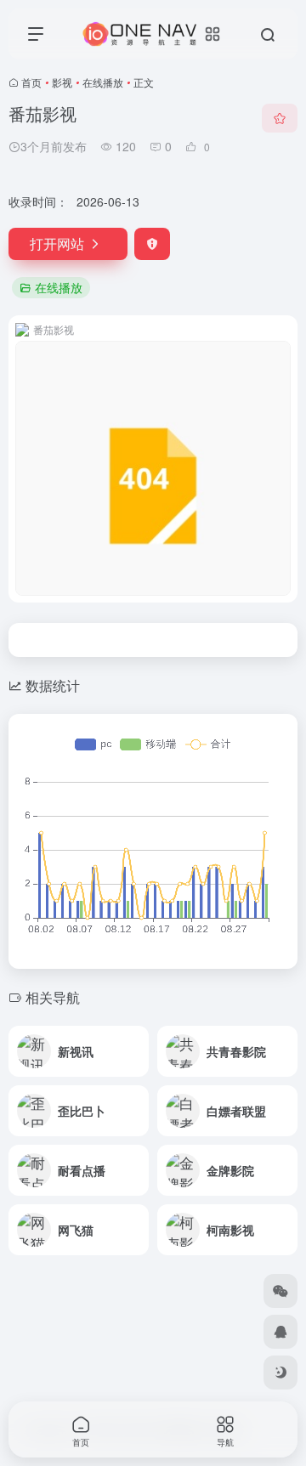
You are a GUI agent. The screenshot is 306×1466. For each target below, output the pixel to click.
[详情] (134, 1040)
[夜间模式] (281, 1373)
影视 (62, 82)
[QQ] (281, 1332)
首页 (31, 82)
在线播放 (102, 82)
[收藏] (280, 118)
